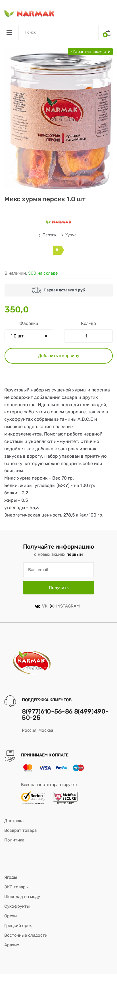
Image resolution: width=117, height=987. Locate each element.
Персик (49, 235)
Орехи (10, 915)
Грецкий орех (18, 925)
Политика (14, 840)
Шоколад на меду (22, 896)
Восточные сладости (25, 935)
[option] (58, 118)
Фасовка (28, 323)
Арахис (11, 944)
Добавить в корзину (58, 355)
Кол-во (88, 323)
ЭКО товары (16, 886)
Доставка (14, 820)
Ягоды (10, 877)
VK (44, 606)
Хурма (71, 235)
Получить (58, 587)
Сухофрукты (17, 906)
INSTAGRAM (68, 606)
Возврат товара (20, 830)
